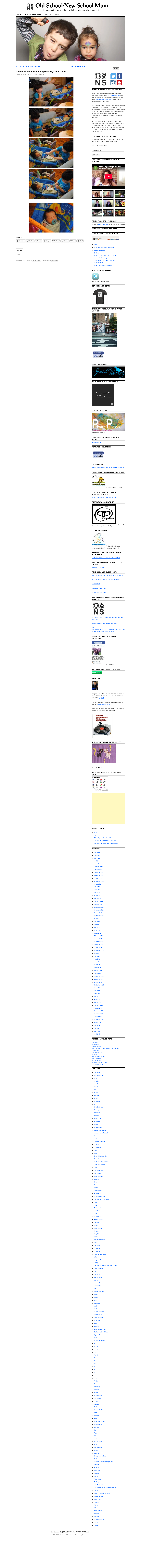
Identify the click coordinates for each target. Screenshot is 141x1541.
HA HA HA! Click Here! (98, 567)
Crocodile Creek (99, 1170)
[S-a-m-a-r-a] (120, 213)
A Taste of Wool (96, 442)
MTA (95, 1300)
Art (95, 1090)
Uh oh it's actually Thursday (102, 1493)
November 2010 (99, 979)
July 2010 (97, 991)
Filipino (96, 1202)
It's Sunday (97, 1251)
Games (96, 1214)
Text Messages (98, 1485)
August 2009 (97, 1022)
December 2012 (99, 907)
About (56, 15)
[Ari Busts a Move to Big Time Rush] (108, 213)
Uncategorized (36, 261)
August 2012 (97, 918)
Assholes (96, 1095)
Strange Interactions (100, 1456)
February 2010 (98, 1005)
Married (96, 1280)
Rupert (96, 1418)
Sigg (95, 1433)
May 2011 (97, 962)
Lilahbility (95, 1042)
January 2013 (98, 904)
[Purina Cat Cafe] (108, 194)
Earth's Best (97, 1193)
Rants (95, 1407)
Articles (96, 1092)
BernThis (94, 1054)
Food (95, 1205)
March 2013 (97, 898)
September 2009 (99, 1019)
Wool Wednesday (99, 1519)
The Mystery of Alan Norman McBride (105, 1488)
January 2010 (98, 1008)
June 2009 (97, 1028)
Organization (98, 1335)
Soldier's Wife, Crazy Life (99, 1062)
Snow (95, 1439)
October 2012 (98, 913)
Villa (95, 1508)
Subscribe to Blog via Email (104, 136)
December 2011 (98, 942)
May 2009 (97, 1031)
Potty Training (98, 1395)
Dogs (95, 1182)
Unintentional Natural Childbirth (28, 66)
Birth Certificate (98, 1107)
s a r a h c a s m (96, 1058)
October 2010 (98, 982)
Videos (96, 1505)
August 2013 (97, 884)
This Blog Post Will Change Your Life (105, 841)
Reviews (96, 1415)
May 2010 (97, 996)
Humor (96, 1237)
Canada (96, 1136)
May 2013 (97, 893)
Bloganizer (97, 1113)
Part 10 (96, 1346)
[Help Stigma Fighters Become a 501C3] (97, 194)
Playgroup (97, 1387)
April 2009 (97, 1034)
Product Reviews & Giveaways (103, 265)
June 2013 (97, 890)
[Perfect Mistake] (97, 203)
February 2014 (98, 867)
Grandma (96, 1222)
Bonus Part (97, 1121)
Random (96, 1404)
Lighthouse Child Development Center (105, 1265)
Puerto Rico (97, 1401)
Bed (95, 1104)
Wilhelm (96, 1516)
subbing (96, 1464)
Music (95, 1306)
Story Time (97, 1453)
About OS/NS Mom (104, 704)
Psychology (97, 1398)
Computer (97, 1159)
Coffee (96, 1150)
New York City (98, 1314)
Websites (96, 1513)
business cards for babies (101, 1133)
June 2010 (97, 993)
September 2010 (99, 985)
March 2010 (97, 1002)
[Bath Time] (97, 213)
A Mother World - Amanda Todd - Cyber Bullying (106, 579)
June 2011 (97, 959)
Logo (95, 1271)
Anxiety (96, 1087)
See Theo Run (96, 1060)
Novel (95, 1323)
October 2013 (98, 878)
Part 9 (95, 1375)
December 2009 (99, 1011)
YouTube (96, 1525)
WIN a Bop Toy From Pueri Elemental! (105, 838)
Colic (95, 1153)
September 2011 (99, 950)
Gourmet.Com (96, 584)
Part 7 (95, 1372)
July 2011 (97, 956)
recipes (96, 1413)
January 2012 (98, 939)
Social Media (98, 1441)
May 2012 (97, 927)
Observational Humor (100, 1329)
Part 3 (95, 1361)
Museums (97, 1303)
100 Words (97, 1072)
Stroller (96, 1459)
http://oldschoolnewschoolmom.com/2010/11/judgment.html (109, 467)
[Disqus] (51, 292)
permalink (54, 261)
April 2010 (97, 999)
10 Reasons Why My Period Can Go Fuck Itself (106, 558)
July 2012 (97, 921)
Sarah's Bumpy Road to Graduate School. (104, 497)
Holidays (96, 1231)
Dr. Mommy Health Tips (99, 592)
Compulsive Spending (100, 1156)
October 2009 (98, 1017)
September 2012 (99, 916)
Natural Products (99, 1312)
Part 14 (96, 1352)
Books (96, 1124)
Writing (96, 1522)
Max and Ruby (98, 1283)
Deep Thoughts (98, 1176)
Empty (96, 832)
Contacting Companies (101, 1162)
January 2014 (98, 869)
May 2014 (97, 858)
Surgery (96, 1467)
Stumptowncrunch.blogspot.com (103, 1462)
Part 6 (95, 1369)
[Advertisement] (116, 808)
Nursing (96, 1326)
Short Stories (98, 1424)
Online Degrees (103, 224)
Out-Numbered (96, 1046)
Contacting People (99, 1165)
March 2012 (97, 933)
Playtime (96, 1389)
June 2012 (97, 924)
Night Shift (97, 1320)
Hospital (96, 1234)
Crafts (95, 1167)
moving (96, 1297)
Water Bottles (98, 1511)
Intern (95, 1242)
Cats (95, 1139)
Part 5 (95, 1366)
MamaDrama (98, 1277)
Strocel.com (95, 1044)
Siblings (96, 1427)
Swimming (97, 1470)
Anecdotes (97, 1084)
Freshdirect (97, 1208)
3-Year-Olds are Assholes (103, 99)
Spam (95, 1444)
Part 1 (95, 1343)
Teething (96, 1482)
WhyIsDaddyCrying (97, 1064)
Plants (96, 1384)
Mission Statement (99, 1291)
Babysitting (97, 1101)
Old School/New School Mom (71, 5)
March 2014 (97, 864)
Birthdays (96, 1110)
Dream (96, 1188)
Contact (48, 15)
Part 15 (96, 1355)
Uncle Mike (97, 1499)
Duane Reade (98, 1190)
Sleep (95, 1436)
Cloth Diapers (98, 1147)
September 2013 (99, 881)
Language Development (101, 1260)
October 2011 (98, 947)
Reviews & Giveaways (33, 15)
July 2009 (97, 1025)
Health (96, 1225)
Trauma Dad (95, 1050)
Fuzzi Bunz (97, 1211)
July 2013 (97, 887)
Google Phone (98, 1219)
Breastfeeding (98, 1127)
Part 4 (95, 1364)
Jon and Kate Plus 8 (100, 1254)
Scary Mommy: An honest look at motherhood (105, 1048)
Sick (95, 1430)
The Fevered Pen (97, 1052)
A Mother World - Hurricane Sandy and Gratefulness (107, 575)
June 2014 (97, 855)
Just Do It (96, 835)
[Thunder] (108, 203)
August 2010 (97, 988)
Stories (96, 1450)
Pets (95, 1378)
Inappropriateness (99, 1239)
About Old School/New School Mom (104, 247)
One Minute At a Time (78, 66)
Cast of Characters (99, 250)
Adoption (96, 1081)
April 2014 (97, 861)
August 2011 (97, 953)
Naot (95, 1309)
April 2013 (97, 895)
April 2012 (97, 930)
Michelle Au (97, 1286)
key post (101, 698)
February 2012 (98, 936)
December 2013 (99, 872)
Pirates (96, 1381)
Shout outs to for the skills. (70, 1532)
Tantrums (96, 1473)
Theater (96, 1490)
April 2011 (97, 965)
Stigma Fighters (98, 1447)
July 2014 (97, 852)
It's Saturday (97, 1248)
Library (96, 1263)
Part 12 (96, 1349)
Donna (96, 1185)
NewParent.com (98, 1317)
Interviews (97, 1245)
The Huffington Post (114, 95)
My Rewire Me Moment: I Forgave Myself (106, 843)
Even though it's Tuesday (101, 1199)
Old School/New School (101, 1332)
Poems (96, 1392)
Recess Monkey (98, 1410)
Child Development (99, 1141)
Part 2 (95, 1358)
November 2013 (99, 875)
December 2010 (99, 976)
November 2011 (98, 944)
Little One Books (99, 1268)
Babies (96, 1098)
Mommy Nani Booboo (98, 1056)
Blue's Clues (97, 1118)
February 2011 (98, 970)
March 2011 (97, 968)
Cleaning (96, 1144)
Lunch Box (97, 1274)
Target (96, 1476)
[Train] (120, 194)
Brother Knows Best (100, 1130)
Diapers (96, 1179)
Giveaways (97, 1216)
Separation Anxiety (99, 1421)
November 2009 (99, 1014)
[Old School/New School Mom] (30, 10)
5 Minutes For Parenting (99, 588)
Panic (95, 1338)
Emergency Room (99, 1196)
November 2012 (99, 910)
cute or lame (97, 1173)
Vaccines (96, 1502)
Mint (95, 1289)
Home (19, 15)
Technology (97, 1479)
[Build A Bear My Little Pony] (120, 203)
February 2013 (98, 901)
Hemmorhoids (98, 1228)
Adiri (95, 1078)
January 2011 (98, 973)
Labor (95, 1257)
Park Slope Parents (99, 1340)
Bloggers (96, 1115)
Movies (96, 1294)
